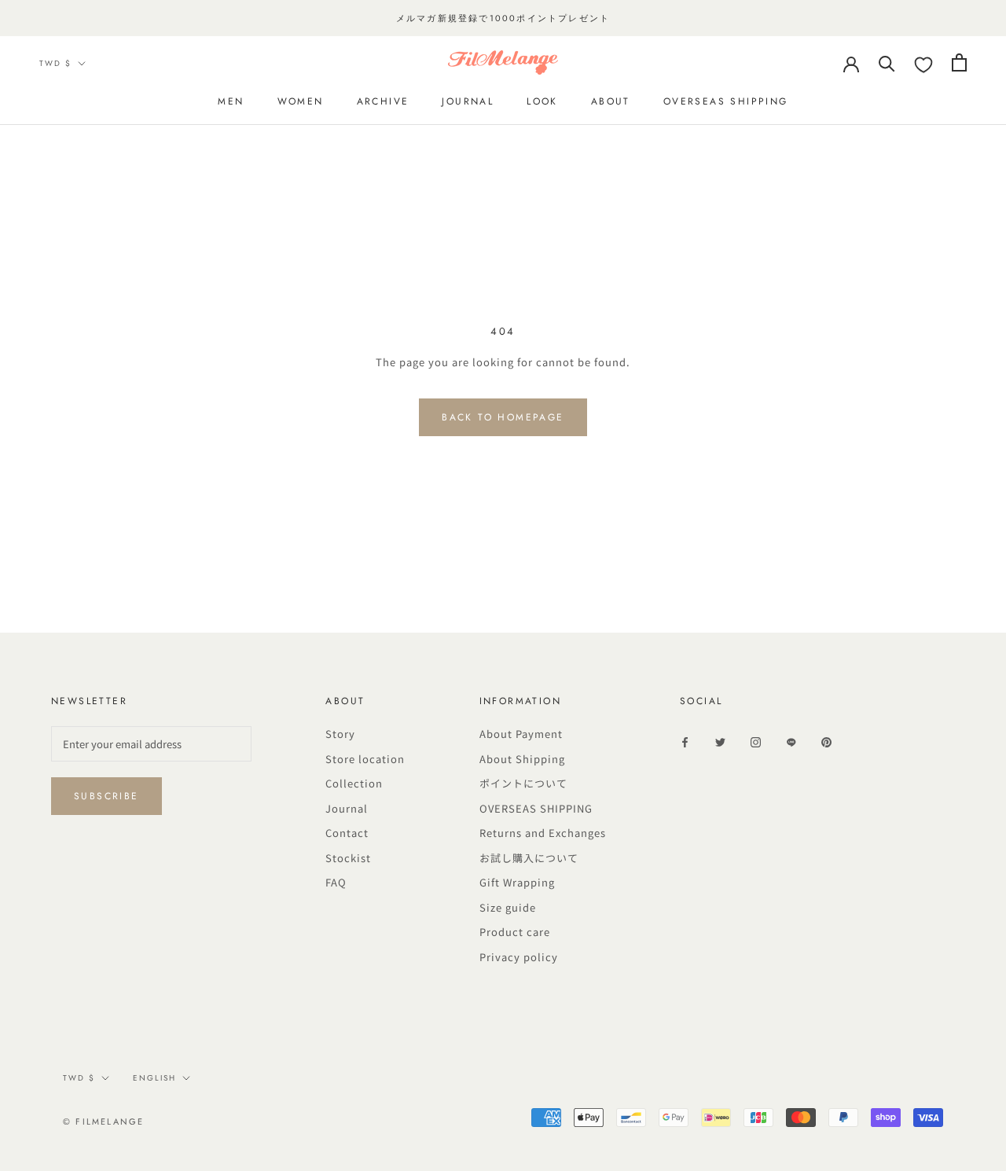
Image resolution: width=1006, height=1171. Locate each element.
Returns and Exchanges (542, 832)
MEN (231, 101)
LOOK (542, 101)
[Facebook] (685, 741)
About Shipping (522, 758)
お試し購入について (528, 857)
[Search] (887, 62)
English (154, 1078)
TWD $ (55, 63)
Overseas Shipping (725, 101)
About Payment (521, 733)
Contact (347, 832)
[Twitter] (720, 741)
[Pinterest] (826, 741)
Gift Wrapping (517, 882)
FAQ (336, 882)
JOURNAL (468, 101)
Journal (346, 808)
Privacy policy (518, 956)
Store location (365, 758)
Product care (514, 931)
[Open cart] (959, 62)
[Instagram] (756, 741)
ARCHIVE (383, 101)
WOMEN (300, 101)
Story (340, 733)
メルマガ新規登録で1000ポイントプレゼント (503, 18)
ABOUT (610, 101)
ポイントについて (523, 783)
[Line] (791, 741)
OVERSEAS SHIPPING (536, 808)
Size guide (507, 907)
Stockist (348, 857)
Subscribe (106, 796)
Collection (354, 783)
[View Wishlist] (923, 65)
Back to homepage (503, 417)
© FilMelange (103, 1121)
